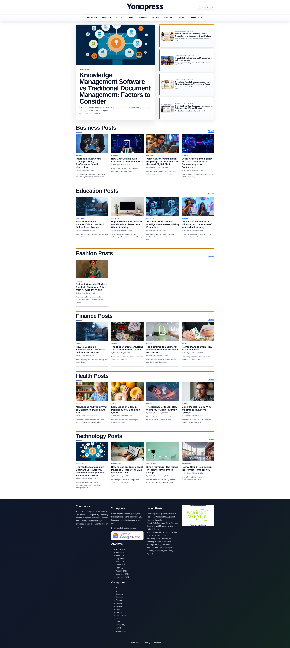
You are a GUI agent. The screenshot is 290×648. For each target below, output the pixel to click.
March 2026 (120, 565)
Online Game (121, 616)
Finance (155, 17)
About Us (182, 17)
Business (143, 17)
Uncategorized (122, 631)
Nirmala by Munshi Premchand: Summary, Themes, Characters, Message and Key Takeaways (159, 542)
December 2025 (122, 574)
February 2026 (122, 568)
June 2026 (120, 555)
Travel (131, 17)
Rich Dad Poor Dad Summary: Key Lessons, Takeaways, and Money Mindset (160, 551)
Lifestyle (168, 17)
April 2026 (120, 562)
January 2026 (121, 571)
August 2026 (121, 549)
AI (116, 588)
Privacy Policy (197, 17)
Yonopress (145, 6)
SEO (118, 622)
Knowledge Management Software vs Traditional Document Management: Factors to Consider (161, 517)
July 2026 (120, 552)
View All (211, 131)
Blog (118, 591)
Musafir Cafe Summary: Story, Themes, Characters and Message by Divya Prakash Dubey (162, 526)
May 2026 (120, 559)
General (119, 606)
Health (119, 17)
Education (106, 17)
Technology (91, 17)
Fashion (119, 600)
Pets (117, 619)
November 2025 (122, 577)
